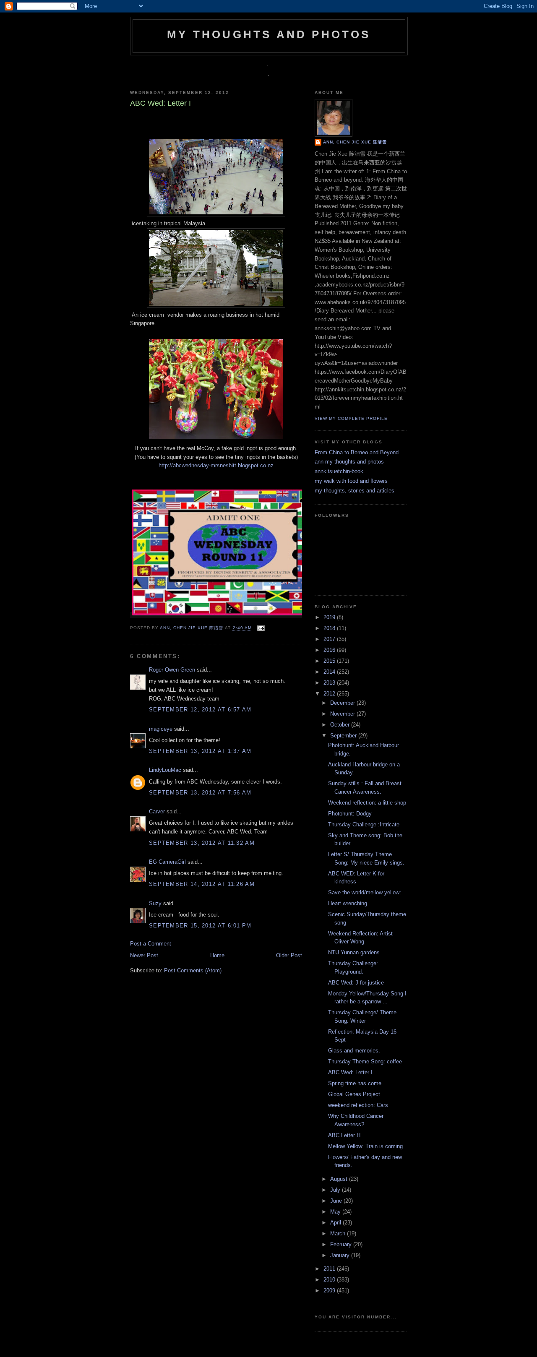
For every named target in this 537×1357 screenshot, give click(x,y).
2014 (330, 672)
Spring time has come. (355, 1083)
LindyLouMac (165, 770)
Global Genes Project (354, 1094)
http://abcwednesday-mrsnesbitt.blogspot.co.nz (216, 465)
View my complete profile (351, 418)
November (343, 714)
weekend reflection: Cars (358, 1105)
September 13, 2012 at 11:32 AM (202, 843)
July (336, 1190)
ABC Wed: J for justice (356, 982)
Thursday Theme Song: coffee (365, 1061)
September (344, 735)
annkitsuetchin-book (339, 471)
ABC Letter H (344, 1135)
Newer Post (144, 955)
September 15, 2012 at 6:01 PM (200, 925)
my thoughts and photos (268, 34)
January (340, 1255)
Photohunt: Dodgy (350, 813)
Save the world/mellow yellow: (364, 892)
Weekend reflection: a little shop (367, 803)
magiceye (160, 729)
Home (217, 955)
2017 (330, 639)
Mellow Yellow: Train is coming (365, 1146)
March (338, 1233)
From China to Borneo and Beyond (357, 452)
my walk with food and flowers (351, 481)
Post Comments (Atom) (193, 970)
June (337, 1201)
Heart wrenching (347, 903)
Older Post (289, 955)
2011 (330, 1269)
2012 (330, 693)
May (336, 1212)
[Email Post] (259, 628)
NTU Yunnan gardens (354, 952)
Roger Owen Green (172, 670)
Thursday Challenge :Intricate (363, 824)
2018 (330, 628)
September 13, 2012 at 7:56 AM (200, 792)
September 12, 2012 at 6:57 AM (200, 709)
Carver (157, 811)
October (340, 724)
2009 (330, 1290)
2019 (330, 617)
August (339, 1179)
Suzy (155, 903)
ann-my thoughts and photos (349, 461)
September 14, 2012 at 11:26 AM (202, 884)
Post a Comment (150, 943)
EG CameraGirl (167, 862)
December (343, 703)
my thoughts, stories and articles (354, 490)
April (336, 1222)
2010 (330, 1279)
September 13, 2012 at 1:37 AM (200, 751)
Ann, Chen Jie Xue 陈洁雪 (192, 628)
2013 (330, 683)
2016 (330, 650)
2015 (330, 661)
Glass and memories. (354, 1050)
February (341, 1244)
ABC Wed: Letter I (350, 1072)
